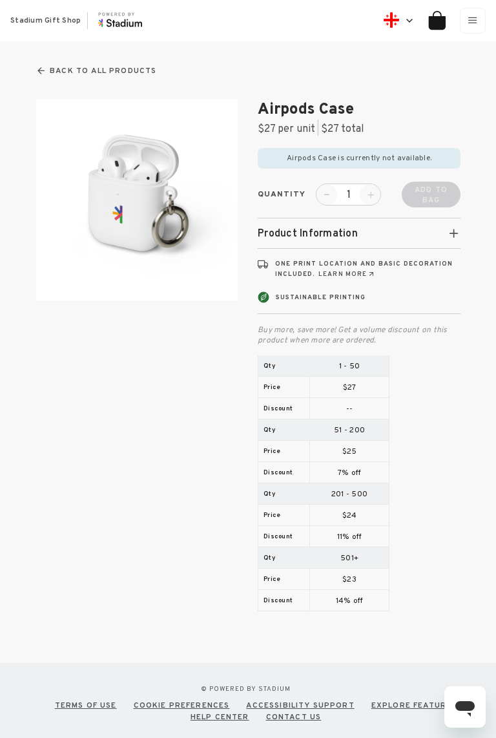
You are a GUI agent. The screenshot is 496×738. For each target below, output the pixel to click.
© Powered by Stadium (246, 688)
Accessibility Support (300, 705)
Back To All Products (103, 70)
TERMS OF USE (86, 705)
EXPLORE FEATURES (414, 705)
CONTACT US (294, 716)
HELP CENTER (220, 716)
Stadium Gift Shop (45, 21)
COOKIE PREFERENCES (182, 705)
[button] (359, 233)
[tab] (359, 233)
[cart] (432, 20)
